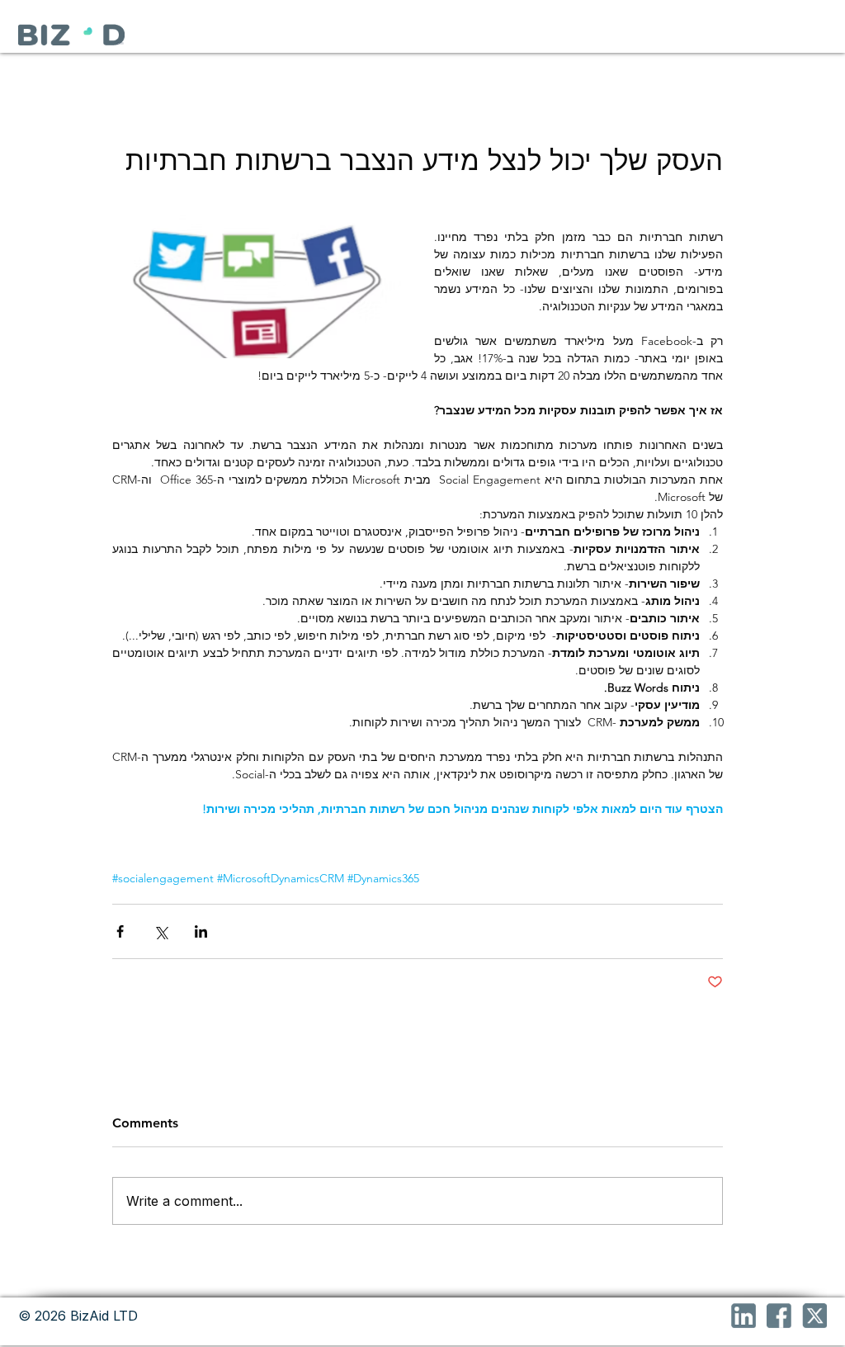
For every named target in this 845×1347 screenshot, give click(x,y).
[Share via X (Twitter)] (160, 931)
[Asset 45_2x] (779, 1315)
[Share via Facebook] (120, 931)
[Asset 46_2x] (743, 1315)
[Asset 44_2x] (814, 1315)
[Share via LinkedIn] (201, 931)
